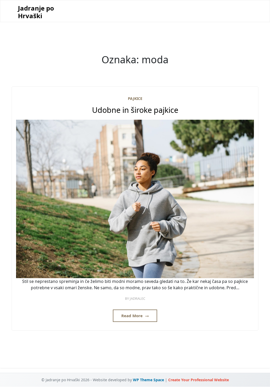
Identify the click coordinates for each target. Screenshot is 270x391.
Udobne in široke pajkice (135, 110)
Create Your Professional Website (198, 379)
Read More (132, 315)
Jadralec (137, 298)
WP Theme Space (148, 379)
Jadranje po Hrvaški (36, 12)
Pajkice (135, 98)
